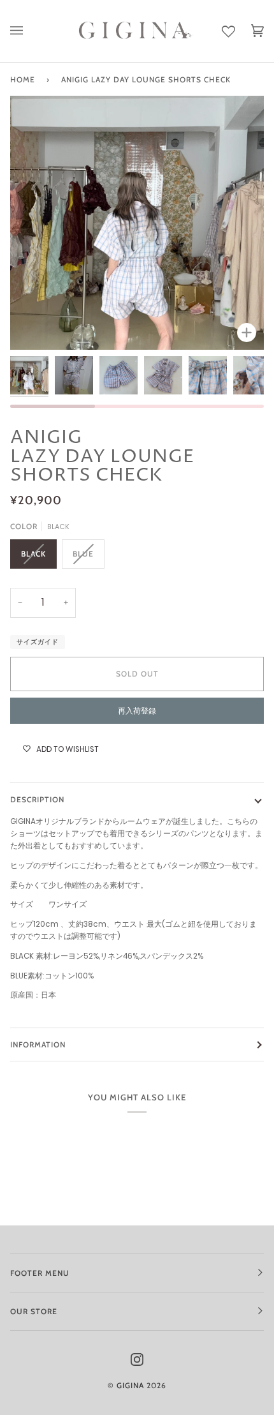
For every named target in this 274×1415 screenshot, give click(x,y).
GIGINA (130, 1385)
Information (38, 1044)
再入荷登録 (137, 710)
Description (37, 799)
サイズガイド (38, 642)
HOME (22, 79)
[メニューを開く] (24, 31)
